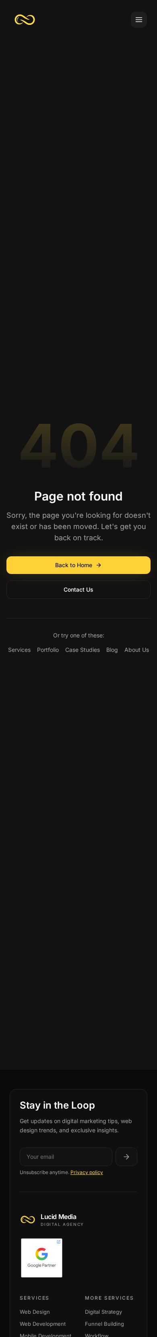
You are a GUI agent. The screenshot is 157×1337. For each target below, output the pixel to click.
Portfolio (48, 649)
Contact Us (78, 589)
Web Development (43, 1324)
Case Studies (82, 649)
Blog (112, 649)
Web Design (35, 1312)
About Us (136, 649)
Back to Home (73, 565)
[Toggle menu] (139, 20)
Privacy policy (86, 1172)
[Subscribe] (126, 1157)
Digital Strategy (103, 1312)
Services (19, 649)
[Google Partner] (78, 1258)
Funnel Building (104, 1324)
